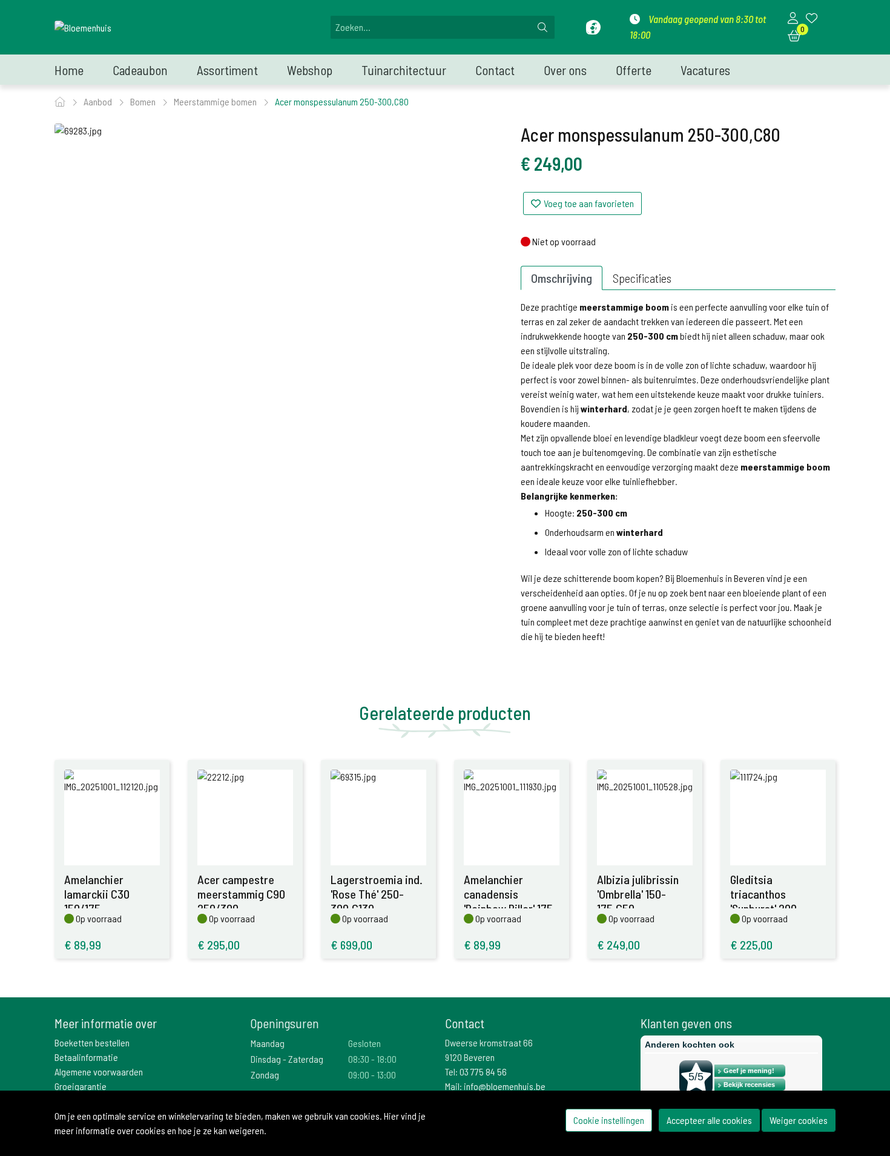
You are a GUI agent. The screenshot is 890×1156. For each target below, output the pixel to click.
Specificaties (642, 278)
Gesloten (364, 1043)
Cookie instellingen (608, 1120)
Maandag (268, 1043)
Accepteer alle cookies (709, 1120)
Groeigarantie (80, 1086)
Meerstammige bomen (216, 101)
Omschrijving (561, 278)
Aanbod (99, 101)
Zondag (265, 1074)
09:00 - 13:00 (372, 1074)
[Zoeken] (542, 27)
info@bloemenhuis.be (505, 1086)
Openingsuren (284, 1023)
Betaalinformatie (86, 1057)
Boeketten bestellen (92, 1042)
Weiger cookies (799, 1120)
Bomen (143, 101)
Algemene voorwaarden (98, 1071)
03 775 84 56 (483, 1071)
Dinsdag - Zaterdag (287, 1059)
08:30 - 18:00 (372, 1059)
